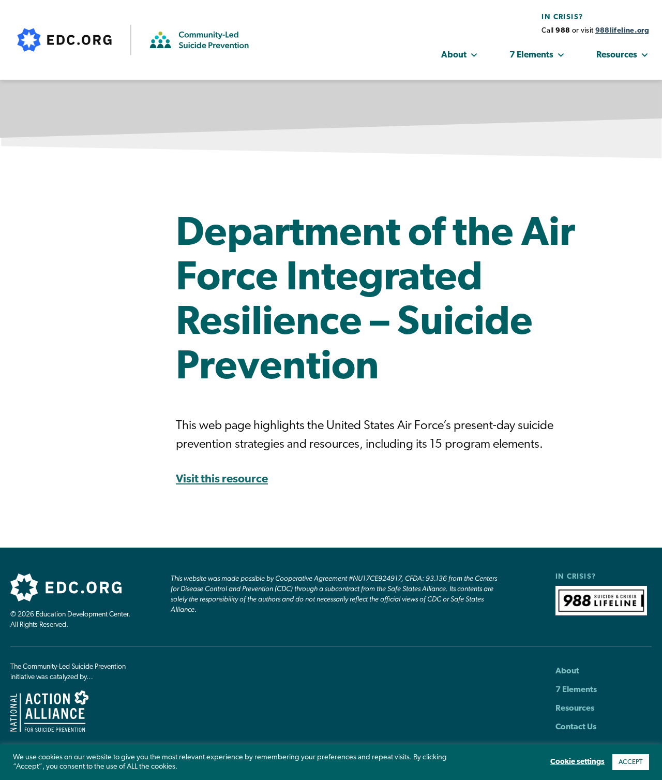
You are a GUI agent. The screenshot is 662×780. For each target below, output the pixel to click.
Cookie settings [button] (577, 762)
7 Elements (531, 55)
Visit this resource (222, 479)
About (454, 55)
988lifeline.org (622, 31)
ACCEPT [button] (631, 762)
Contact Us (575, 727)
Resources (616, 55)
